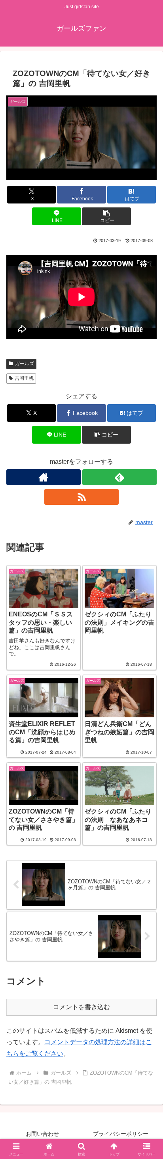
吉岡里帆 (24, 378)
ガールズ (24, 363)
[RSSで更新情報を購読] (81, 497)
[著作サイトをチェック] (43, 477)
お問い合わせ (42, 1134)
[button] (106, 216)
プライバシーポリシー (120, 1134)
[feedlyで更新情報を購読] (119, 477)
